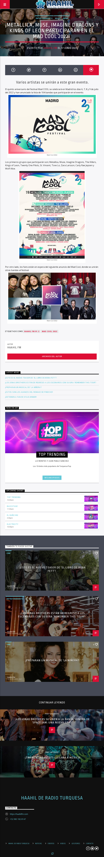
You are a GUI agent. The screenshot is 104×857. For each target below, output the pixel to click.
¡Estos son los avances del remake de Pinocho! (29, 392)
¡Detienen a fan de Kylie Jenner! (21, 397)
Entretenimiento (44, 18)
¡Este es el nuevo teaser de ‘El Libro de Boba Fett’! (31, 378)
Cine (8, 553)
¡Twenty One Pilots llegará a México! (52, 757)
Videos (63, 843)
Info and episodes (52, 478)
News (65, 18)
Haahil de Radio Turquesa (52, 798)
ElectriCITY (12, 524)
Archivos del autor (52, 356)
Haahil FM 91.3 (31, 331)
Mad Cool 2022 (49, 331)
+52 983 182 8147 (18, 819)
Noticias (38, 843)
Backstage (12, 506)
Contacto (89, 843)
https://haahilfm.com (19, 814)
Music (58, 18)
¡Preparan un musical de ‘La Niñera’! (23, 387)
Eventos (51, 843)
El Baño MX (12, 515)
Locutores (76, 843)
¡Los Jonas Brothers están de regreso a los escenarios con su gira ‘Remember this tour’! (51, 382)
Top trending (14, 497)
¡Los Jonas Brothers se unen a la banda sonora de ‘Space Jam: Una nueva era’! (53, 721)
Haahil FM (50, 48)
